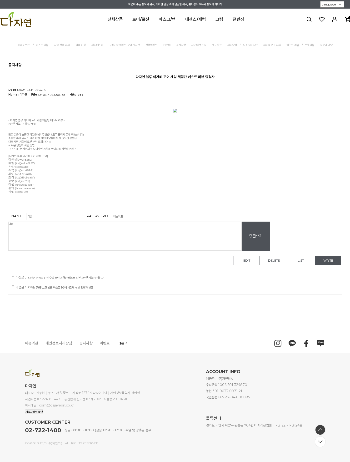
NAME (16, 216)
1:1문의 (166, 45)
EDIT (246, 260)
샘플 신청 (80, 45)
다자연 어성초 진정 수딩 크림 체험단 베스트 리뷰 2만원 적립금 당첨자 (66, 277)
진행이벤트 (151, 45)
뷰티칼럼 (232, 45)
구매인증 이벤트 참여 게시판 (124, 45)
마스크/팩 (167, 19)
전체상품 (115, 19)
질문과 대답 (326, 45)
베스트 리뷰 (42, 45)
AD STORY (250, 45)
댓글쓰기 (256, 236)
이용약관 (31, 343)
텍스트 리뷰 (292, 45)
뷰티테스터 (97, 45)
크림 (219, 19)
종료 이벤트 (23, 45)
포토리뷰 (309, 45)
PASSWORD (97, 216)
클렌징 (238, 19)
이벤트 (105, 343)
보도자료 (217, 45)
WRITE (328, 260)
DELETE (274, 260)
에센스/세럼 (195, 19)
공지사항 (181, 45)
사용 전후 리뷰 (62, 45)
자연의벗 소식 (198, 45)
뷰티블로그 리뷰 (272, 45)
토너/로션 (140, 19)
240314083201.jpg (52, 94)
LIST (301, 260)
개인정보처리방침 (58, 343)
